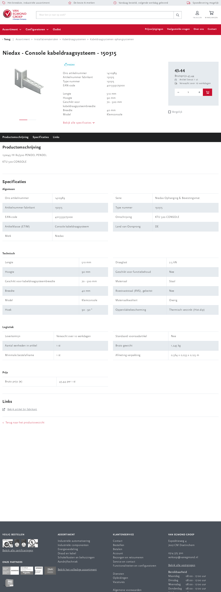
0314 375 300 (175, 553)
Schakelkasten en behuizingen (76, 557)
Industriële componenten (73, 545)
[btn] (207, 92)
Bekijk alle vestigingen (181, 565)
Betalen (117, 549)
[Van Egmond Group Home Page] (14, 14)
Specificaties (41, 137)
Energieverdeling (68, 549)
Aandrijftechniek (68, 561)
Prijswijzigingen (154, 29)
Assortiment (10, 29)
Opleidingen (120, 578)
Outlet (57, 29)
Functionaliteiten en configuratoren (134, 565)
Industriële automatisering (74, 541)
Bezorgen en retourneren (128, 557)
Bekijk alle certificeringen (17, 550)
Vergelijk (177, 112)
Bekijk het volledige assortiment (77, 569)
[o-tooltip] (189, 92)
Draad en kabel (67, 553)
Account (118, 553)
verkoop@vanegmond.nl (183, 557)
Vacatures (119, 582)
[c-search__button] (178, 15)
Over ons (199, 29)
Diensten (118, 574)
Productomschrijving (15, 137)
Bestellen (118, 545)
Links (56, 137)
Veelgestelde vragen (178, 29)
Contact (212, 29)
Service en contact (124, 561)
